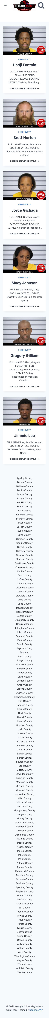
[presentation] (24, 40)
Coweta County (24, 591)
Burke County (25, 530)
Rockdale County (24, 875)
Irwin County (24, 729)
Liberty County (24, 769)
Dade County (24, 603)
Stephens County (25, 891)
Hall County (24, 701)
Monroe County (24, 806)
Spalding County (24, 887)
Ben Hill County (24, 502)
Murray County (24, 818)
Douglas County (24, 624)
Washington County (24, 956)
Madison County (24, 782)
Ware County (24, 952)
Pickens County (24, 847)
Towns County (24, 915)
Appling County (25, 478)
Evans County (24, 640)
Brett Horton (24, 137)
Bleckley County (24, 514)
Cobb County (24, 59)
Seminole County (24, 883)
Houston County (24, 725)
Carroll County (24, 547)
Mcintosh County (24, 790)
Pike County (24, 855)
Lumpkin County (24, 778)
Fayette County (24, 648)
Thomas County (24, 903)
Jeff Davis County (24, 741)
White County (25, 964)
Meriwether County (24, 794)
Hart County (24, 713)
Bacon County (24, 482)
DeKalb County (24, 616)
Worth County (24, 972)
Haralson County (24, 705)
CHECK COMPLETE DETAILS (24, 88)
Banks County (24, 490)
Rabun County (24, 867)
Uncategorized (24, 932)
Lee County (25, 766)
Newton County (24, 826)
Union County (24, 936)
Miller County (24, 798)
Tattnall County (25, 899)
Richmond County (24, 871)
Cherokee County (24, 567)
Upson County (24, 940)
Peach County (24, 842)
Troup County (25, 919)
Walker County (24, 944)
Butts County (24, 535)
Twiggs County (24, 928)
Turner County (24, 924)
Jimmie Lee (24, 435)
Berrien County (24, 506)
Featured (24, 652)
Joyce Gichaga (24, 210)
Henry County (24, 721)
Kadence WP (36, 1010)
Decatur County (24, 612)
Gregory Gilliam (24, 355)
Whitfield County (24, 968)
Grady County (24, 684)
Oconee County (24, 830)
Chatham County (24, 559)
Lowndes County (24, 774)
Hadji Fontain (24, 65)
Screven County (24, 879)
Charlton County (24, 555)
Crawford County (24, 595)
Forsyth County (24, 660)
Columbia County (25, 587)
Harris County (24, 709)
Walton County (24, 948)
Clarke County (24, 571)
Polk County (24, 859)
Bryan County (25, 522)
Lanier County (24, 757)
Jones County (24, 749)
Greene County (24, 688)
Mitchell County (24, 802)
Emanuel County (24, 636)
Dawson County (24, 608)
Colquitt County (24, 583)
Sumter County (24, 895)
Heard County (24, 717)
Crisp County (24, 599)
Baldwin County (24, 486)
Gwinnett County (24, 693)
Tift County (24, 907)
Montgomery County (24, 810)
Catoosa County (24, 551)
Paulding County (24, 838)
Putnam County (24, 863)
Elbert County (24, 632)
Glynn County (25, 676)
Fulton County (24, 668)
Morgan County (24, 814)
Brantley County (24, 518)
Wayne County (24, 960)
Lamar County (24, 753)
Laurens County (24, 761)
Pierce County (24, 851)
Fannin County (24, 644)
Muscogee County (24, 822)
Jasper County (24, 737)
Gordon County (25, 680)
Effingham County (24, 628)
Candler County (24, 543)
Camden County (24, 539)
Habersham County (24, 697)
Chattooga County (24, 563)
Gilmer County (24, 672)
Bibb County (24, 510)
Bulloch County (24, 526)
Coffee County (24, 579)
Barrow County (24, 494)
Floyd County (24, 656)
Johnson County (24, 745)
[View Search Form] (41, 5)
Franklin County (24, 664)
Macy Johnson (25, 283)
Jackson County (24, 733)
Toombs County (24, 911)
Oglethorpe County (24, 834)
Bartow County (24, 498)
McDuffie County (24, 786)
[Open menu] (5, 5)
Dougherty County (24, 620)
